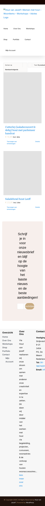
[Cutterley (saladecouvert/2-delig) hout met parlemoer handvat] (22, 97)
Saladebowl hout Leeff (17, 199)
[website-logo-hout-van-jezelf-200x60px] (39, 376)
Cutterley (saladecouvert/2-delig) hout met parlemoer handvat (20, 130)
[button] (28, 50)
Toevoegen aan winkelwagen (12, 142)
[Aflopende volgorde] (30, 65)
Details (37, 141)
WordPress (30, 502)
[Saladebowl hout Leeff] (22, 173)
